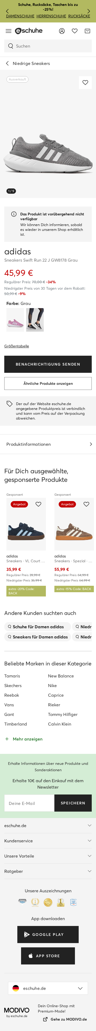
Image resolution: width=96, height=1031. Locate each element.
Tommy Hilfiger (63, 714)
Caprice (56, 695)
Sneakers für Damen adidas (40, 636)
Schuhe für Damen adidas (38, 626)
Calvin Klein (59, 724)
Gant (9, 714)
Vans (9, 704)
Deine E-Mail (22, 803)
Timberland (15, 724)
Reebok (11, 695)
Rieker (54, 704)
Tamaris (12, 676)
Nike (52, 685)
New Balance (61, 676)
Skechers (13, 685)
